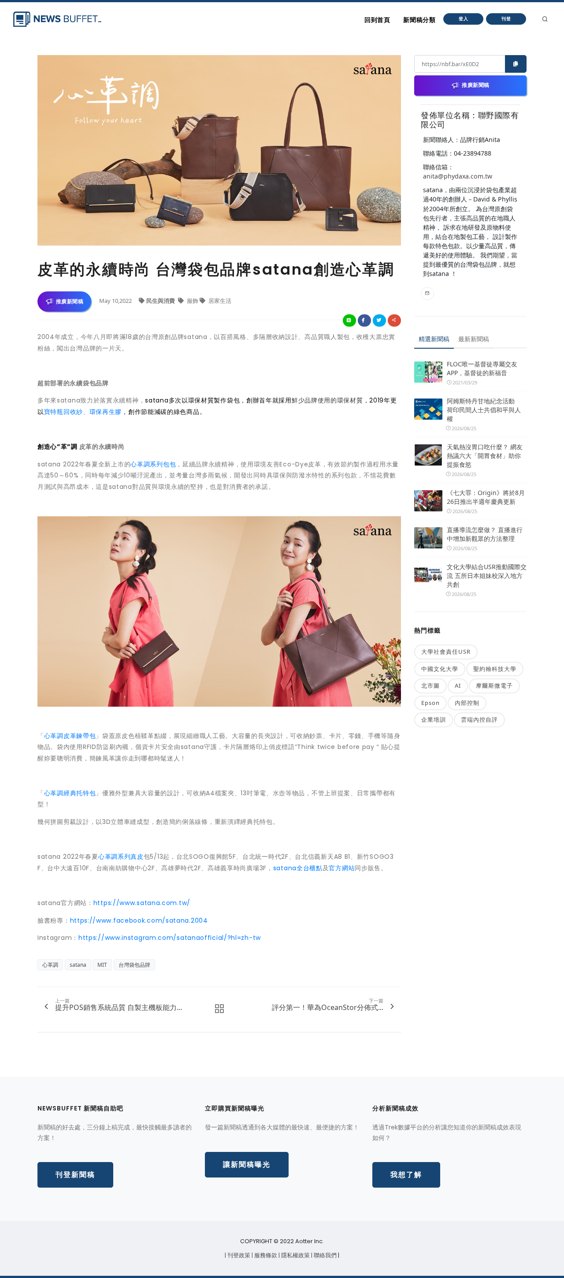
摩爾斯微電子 (494, 685)
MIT (102, 965)
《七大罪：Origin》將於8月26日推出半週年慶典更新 (486, 497)
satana (78, 965)
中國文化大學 (439, 669)
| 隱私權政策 (294, 1255)
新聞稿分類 (419, 19)
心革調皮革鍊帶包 (70, 735)
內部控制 (467, 703)
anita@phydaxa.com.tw (457, 176)
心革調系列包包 (153, 464)
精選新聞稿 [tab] (434, 339)
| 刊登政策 (238, 1255)
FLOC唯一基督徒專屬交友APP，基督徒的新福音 (482, 368)
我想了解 (406, 1175)
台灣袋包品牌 (134, 965)
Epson (430, 703)
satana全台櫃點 (298, 868)
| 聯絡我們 (324, 1255)
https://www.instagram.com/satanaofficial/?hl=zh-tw (169, 937)
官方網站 (342, 868)
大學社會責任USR (446, 652)
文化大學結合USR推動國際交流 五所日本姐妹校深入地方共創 (487, 576)
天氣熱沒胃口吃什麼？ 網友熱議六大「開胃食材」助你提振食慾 (485, 456)
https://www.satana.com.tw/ (141, 902)
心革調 (50, 965)
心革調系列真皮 (121, 856)
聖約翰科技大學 (494, 669)
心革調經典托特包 (70, 793)
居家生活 (219, 301)
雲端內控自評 (479, 719)
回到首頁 (377, 19)
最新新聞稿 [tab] (473, 339)
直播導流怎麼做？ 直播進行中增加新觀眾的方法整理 (485, 534)
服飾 (193, 301)
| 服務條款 (265, 1255)
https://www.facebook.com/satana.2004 (139, 920)
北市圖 (430, 685)
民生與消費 (161, 301)
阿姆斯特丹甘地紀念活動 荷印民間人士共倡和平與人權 (484, 410)
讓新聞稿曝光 (247, 1164)
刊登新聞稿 (75, 1175)
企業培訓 (433, 719)
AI (458, 685)
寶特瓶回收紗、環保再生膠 (83, 411)
